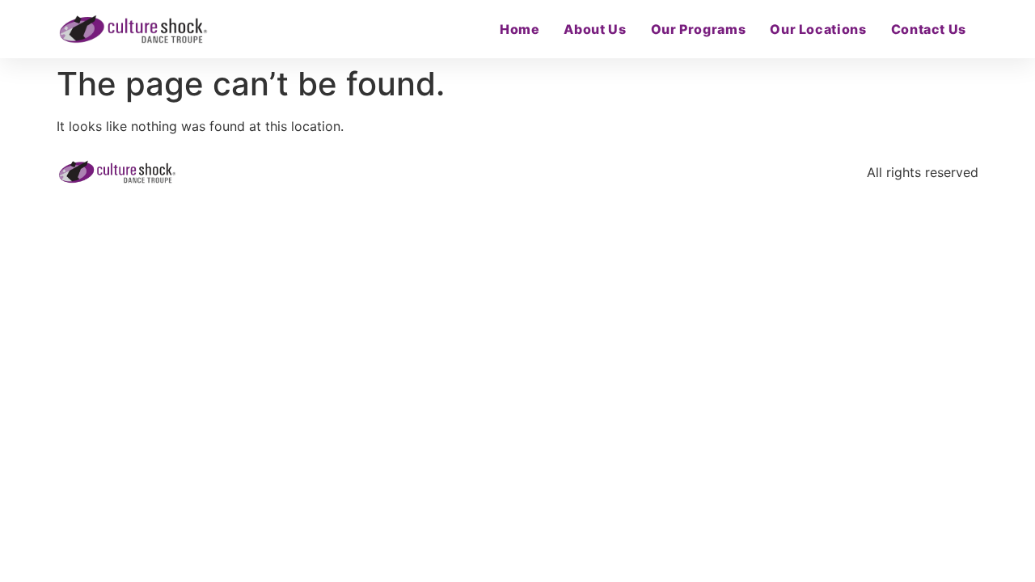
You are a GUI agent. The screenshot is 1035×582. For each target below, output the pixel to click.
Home (520, 29)
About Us (595, 29)
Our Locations (818, 29)
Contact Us (928, 29)
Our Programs (698, 29)
